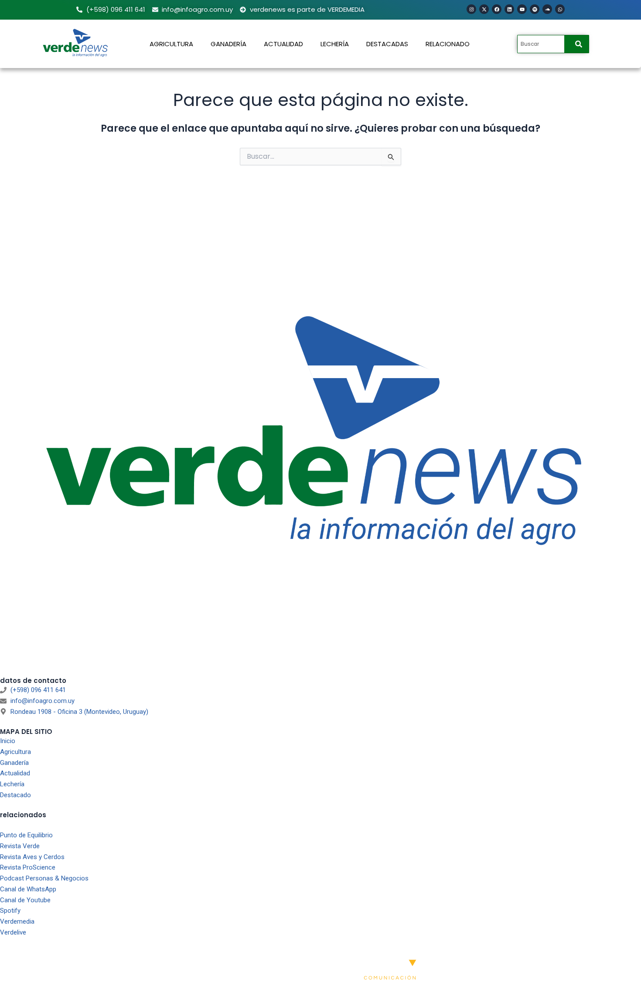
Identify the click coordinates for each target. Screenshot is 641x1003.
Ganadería (228, 43)
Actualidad (283, 43)
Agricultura (171, 43)
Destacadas (387, 43)
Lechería (334, 43)
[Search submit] (579, 44)
